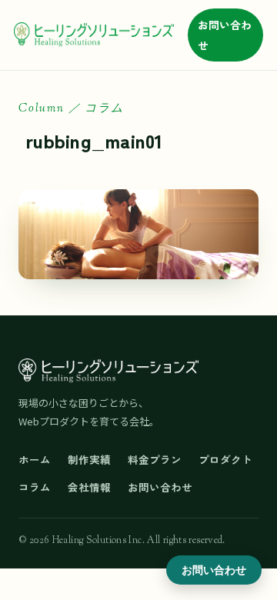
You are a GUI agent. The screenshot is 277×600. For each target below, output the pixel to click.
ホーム (34, 459)
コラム (34, 487)
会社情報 (89, 487)
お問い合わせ (225, 35)
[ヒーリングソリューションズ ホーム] (94, 35)
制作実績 (89, 459)
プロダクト (225, 459)
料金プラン (155, 459)
